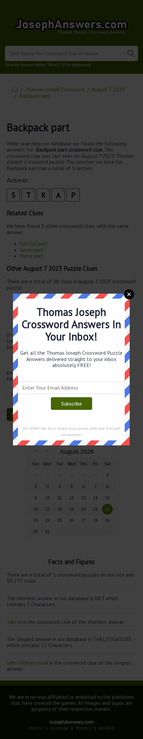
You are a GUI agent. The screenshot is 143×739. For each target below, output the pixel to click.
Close (129, 294)
